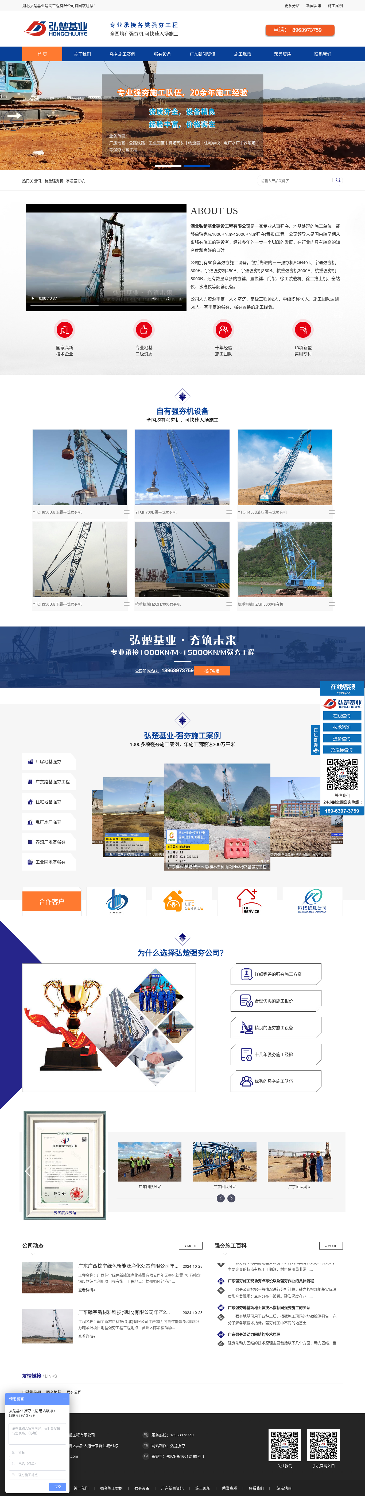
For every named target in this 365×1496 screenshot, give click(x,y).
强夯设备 (162, 54)
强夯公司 (74, 1392)
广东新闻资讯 (202, 54)
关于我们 (82, 54)
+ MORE (191, 1245)
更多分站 (292, 5)
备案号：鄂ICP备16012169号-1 (178, 1456)
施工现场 (242, 54)
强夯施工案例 (122, 54)
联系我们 (322, 54)
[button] (13, 120)
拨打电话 (211, 670)
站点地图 (284, 1488)
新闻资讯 (313, 5)
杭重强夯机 (54, 180)
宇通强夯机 (75, 180)
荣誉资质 (282, 54)
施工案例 (335, 5)
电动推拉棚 (31, 1392)
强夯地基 (53, 1392)
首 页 (42, 54)
